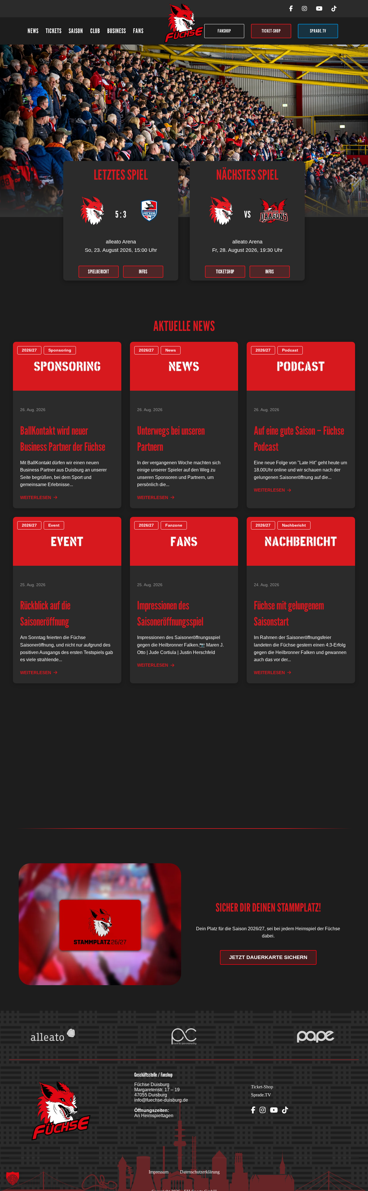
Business (116, 30)
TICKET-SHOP (271, 31)
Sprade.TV (261, 1094)
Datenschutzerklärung (200, 1171)
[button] (12, 1178)
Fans (138, 30)
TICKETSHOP (225, 271)
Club (95, 30)
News (33, 30)
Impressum (158, 1171)
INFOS (143, 271)
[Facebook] (291, 8)
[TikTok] (334, 8)
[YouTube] (319, 8)
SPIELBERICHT (98, 271)
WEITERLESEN (35, 497)
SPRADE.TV (318, 31)
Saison (76, 30)
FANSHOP (224, 31)
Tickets (54, 30)
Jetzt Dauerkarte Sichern (268, 957)
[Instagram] (304, 8)
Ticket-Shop (262, 1086)
